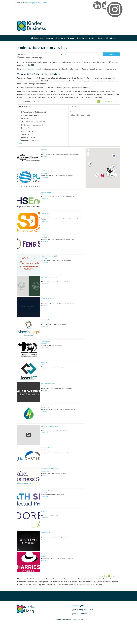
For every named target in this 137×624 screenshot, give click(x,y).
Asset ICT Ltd (44, 362)
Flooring (25, 128)
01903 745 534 (45, 432)
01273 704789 (45, 517)
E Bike (42, 428)
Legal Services (44, 322)
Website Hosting (44, 364)
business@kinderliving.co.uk (36, 3)
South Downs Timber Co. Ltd (49, 277)
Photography (43, 386)
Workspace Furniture (30, 141)
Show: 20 (101, 576)
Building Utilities (45, 407)
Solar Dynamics (45, 213)
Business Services (45, 258)
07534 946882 (45, 411)
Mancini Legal (45, 320)
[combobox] (38, 54)
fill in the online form (30, 69)
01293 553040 (45, 177)
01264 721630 (45, 454)
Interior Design (27, 131)
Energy (42, 194)
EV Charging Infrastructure (32, 125)
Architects (26, 118)
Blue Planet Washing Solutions (49, 171)
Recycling (43, 152)
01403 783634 (45, 156)
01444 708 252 (45, 198)
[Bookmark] (18, 167)
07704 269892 (45, 539)
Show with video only (80, 115)
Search (111, 54)
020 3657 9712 (45, 369)
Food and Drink (44, 343)
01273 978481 (45, 475)
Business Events (44, 173)
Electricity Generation (46, 215)
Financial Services (45, 471)
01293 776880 (45, 496)
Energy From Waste (45, 449)
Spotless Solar (45, 405)
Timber (25, 134)
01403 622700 (45, 221)
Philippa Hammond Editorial (49, 256)
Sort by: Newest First (109, 101)
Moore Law (44, 511)
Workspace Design (29, 137)
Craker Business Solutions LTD (49, 468)
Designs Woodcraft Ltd (47, 298)
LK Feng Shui (44, 234)
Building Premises (45, 237)
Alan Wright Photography (48, 383)
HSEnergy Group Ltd (46, 192)
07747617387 (45, 390)
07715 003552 (45, 560)
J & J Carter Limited (46, 447)
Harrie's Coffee (45, 553)
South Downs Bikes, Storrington (50, 426)
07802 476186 (45, 347)
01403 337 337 (45, 326)
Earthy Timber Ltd (46, 532)
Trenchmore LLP (45, 341)
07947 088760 (45, 241)
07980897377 (45, 262)
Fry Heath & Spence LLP (47, 490)
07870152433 (45, 284)
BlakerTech (44, 149)
